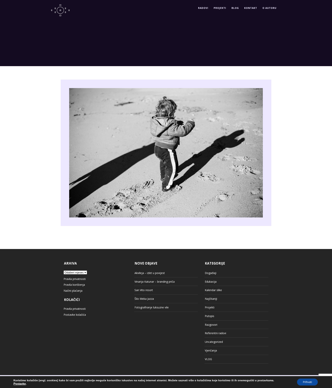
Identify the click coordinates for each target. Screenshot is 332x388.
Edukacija (211, 281)
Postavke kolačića (75, 314)
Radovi (203, 8)
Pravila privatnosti (75, 279)
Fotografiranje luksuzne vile (151, 307)
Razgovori (211, 324)
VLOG (208, 359)
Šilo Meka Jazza (144, 299)
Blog (235, 8)
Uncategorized (214, 342)
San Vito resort (143, 290)
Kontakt (250, 8)
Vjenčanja (211, 350)
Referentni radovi (215, 333)
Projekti (220, 8)
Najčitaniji (211, 299)
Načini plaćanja (73, 290)
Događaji (210, 273)
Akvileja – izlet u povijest (149, 273)
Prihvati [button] (307, 382)
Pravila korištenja (74, 284)
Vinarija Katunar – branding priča (154, 281)
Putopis (209, 316)
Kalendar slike (213, 290)
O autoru (269, 8)
